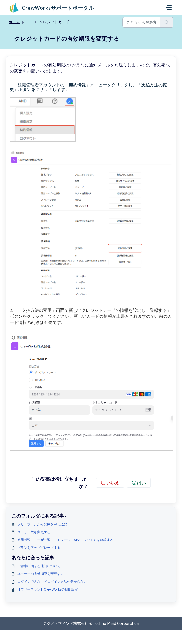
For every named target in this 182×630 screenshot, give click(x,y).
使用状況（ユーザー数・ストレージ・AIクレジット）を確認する (65, 539)
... (29, 21)
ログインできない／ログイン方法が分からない (52, 581)
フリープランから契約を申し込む (42, 524)
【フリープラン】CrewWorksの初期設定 (47, 589)
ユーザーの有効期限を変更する (40, 573)
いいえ (112, 482)
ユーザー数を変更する (33, 532)
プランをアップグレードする (38, 547)
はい (141, 482)
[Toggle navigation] (168, 7)
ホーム (14, 21)
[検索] (166, 22)
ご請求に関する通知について (38, 566)
